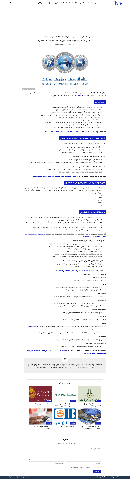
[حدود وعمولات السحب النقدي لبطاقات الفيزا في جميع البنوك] (89, 416)
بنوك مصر (97, 401)
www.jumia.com (33, 326)
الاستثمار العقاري (61, 3)
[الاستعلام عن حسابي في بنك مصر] (40, 394)
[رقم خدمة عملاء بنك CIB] (65, 416)
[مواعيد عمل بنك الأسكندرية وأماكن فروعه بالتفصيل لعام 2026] (65, 394)
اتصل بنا (11, 476)
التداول (51, 3)
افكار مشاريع (84, 3)
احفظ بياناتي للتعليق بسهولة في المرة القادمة (84, 467)
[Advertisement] (65, 19)
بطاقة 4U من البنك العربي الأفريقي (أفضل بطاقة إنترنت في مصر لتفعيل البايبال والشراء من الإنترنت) (66, 351)
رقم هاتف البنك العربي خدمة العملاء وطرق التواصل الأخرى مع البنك (66, 131)
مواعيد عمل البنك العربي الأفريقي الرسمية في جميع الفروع (74, 270)
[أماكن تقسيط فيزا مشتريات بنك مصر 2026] (40, 416)
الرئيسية (94, 3)
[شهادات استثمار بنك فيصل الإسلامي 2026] (89, 394)
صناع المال (80, 95)
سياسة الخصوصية (20, 476)
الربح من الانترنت (41, 3)
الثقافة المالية (73, 3)
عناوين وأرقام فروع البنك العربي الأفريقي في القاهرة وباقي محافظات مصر (56, 176)
